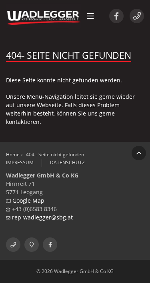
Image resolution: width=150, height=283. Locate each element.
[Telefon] (137, 16)
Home (13, 154)
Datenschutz (67, 162)
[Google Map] (31, 244)
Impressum (20, 162)
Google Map (28, 200)
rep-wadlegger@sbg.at (42, 217)
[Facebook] (116, 16)
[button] (90, 16)
